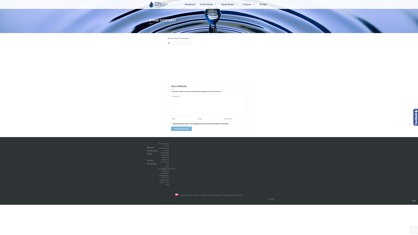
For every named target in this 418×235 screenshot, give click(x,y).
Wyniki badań (227, 4)
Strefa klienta (206, 4)
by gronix (271, 199)
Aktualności (190, 4)
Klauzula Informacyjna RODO (152, 150)
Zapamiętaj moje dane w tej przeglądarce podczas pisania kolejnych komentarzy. (201, 124)
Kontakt (263, 4)
